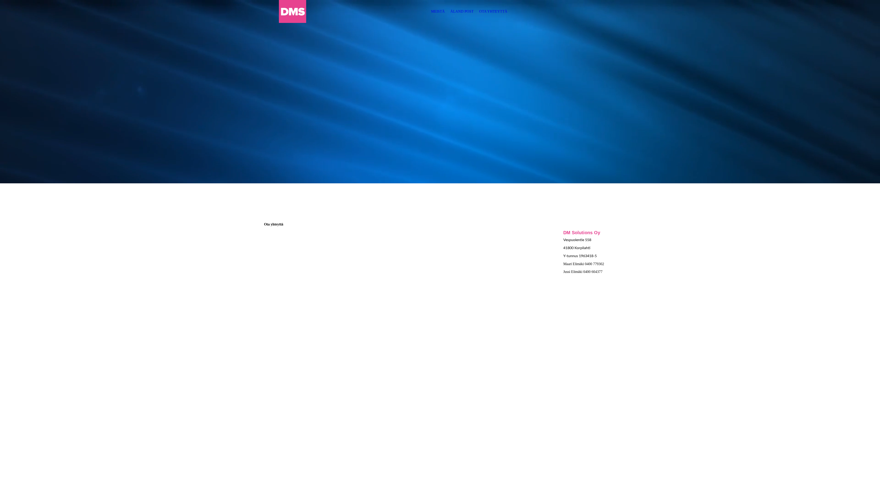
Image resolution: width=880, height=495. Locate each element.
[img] (292, 11)
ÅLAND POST (462, 11)
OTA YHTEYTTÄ (493, 11)
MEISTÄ (438, 11)
